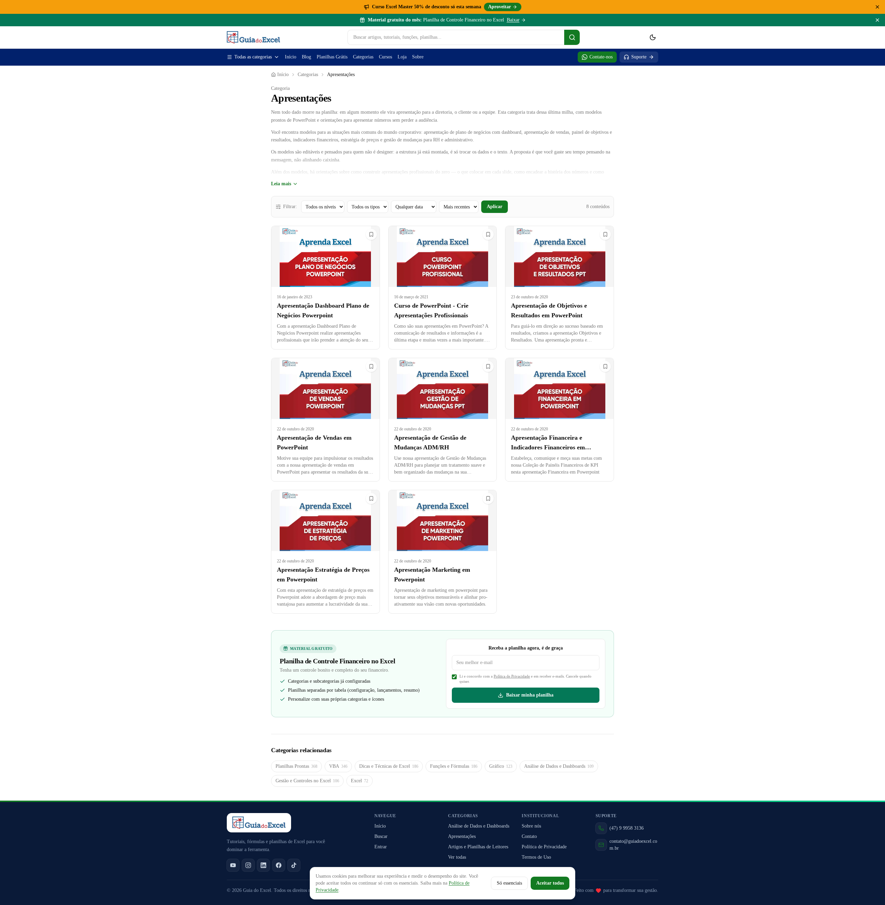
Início (290, 56)
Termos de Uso (536, 857)
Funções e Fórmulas (453, 766)
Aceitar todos (550, 883)
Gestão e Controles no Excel (307, 780)
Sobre (417, 56)
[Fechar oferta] (877, 7)
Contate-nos (601, 56)
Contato (529, 836)
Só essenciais (509, 883)
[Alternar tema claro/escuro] (652, 37)
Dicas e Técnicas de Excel (388, 766)
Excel (359, 780)
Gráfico (500, 766)
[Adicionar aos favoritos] (371, 234)
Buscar (381, 836)
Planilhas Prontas (296, 766)
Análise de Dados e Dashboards (559, 766)
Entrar (380, 846)
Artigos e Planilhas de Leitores (478, 846)
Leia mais (281, 183)
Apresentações (462, 836)
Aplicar (494, 206)
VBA (338, 766)
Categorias (363, 56)
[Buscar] (572, 37)
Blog (306, 56)
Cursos (385, 56)
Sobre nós (531, 826)
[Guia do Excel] (253, 37)
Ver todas (457, 857)
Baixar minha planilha (529, 695)
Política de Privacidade (512, 676)
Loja (402, 56)
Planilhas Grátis (332, 56)
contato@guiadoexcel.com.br (633, 845)
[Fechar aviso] (877, 20)
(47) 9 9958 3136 (626, 828)
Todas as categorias (253, 56)
